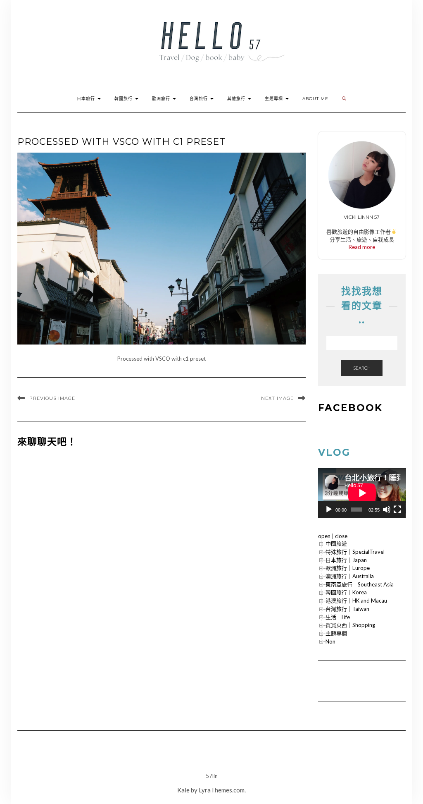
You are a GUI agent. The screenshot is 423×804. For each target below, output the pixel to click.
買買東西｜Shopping (350, 625)
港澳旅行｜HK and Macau (356, 600)
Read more (362, 247)
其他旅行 (237, 98)
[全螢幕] (397, 509)
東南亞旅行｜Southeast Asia (360, 584)
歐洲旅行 (162, 98)
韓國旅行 (124, 98)
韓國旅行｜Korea (346, 592)
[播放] (329, 509)
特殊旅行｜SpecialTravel (355, 551)
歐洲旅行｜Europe (348, 568)
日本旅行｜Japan (346, 560)
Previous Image (52, 398)
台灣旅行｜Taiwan (347, 608)
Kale (183, 790)
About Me (315, 98)
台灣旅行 (199, 98)
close (341, 536)
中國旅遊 (336, 543)
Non (330, 641)
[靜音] (387, 509)
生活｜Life (338, 617)
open (324, 536)
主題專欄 (275, 98)
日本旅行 (87, 98)
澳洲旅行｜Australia (350, 576)
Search (362, 368)
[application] (362, 493)
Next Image (277, 398)
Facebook (350, 408)
